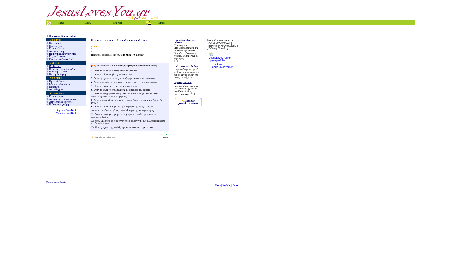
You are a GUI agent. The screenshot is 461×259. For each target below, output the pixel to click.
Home (218, 185)
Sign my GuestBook (66, 110)
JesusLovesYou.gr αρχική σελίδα (220, 59)
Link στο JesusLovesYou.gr (222, 65)
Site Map (226, 185)
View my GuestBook (66, 113)
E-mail (236, 185)
